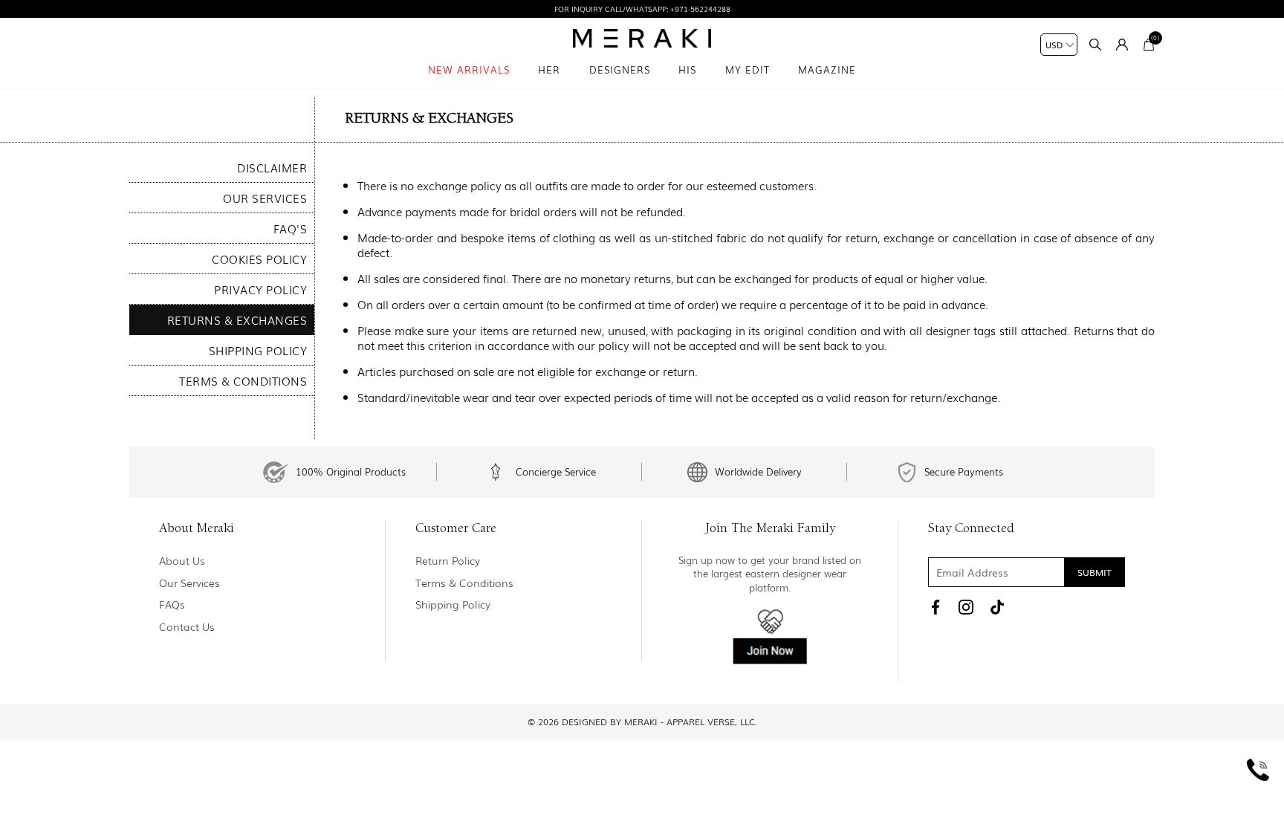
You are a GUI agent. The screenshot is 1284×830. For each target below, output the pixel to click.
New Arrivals (469, 69)
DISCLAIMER (272, 167)
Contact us (187, 627)
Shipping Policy (452, 604)
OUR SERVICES (265, 197)
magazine (827, 69)
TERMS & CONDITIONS (243, 380)
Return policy (447, 561)
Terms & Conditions (464, 583)
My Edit (747, 69)
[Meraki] (642, 38)
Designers (619, 69)
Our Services (189, 583)
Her (549, 69)
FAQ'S (290, 228)
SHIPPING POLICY (258, 350)
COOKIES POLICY (259, 258)
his (687, 69)
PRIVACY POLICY (260, 289)
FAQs (172, 604)
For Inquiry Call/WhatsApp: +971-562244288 (642, 8)
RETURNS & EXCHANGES (237, 319)
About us (182, 561)
